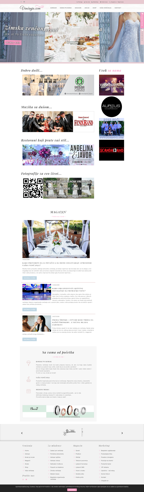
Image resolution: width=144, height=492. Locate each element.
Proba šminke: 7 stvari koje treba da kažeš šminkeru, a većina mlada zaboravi (72, 322)
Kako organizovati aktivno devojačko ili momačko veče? (69, 289)
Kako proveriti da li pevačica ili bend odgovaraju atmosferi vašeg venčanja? (57, 264)
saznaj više (42, 42)
